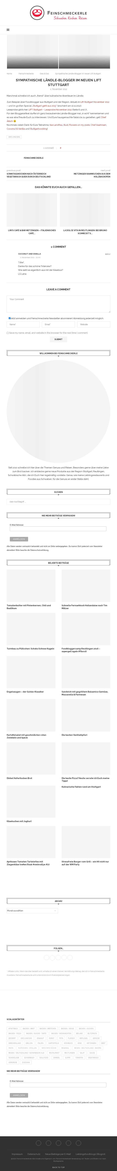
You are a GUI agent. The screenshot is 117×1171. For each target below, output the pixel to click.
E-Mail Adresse (16, 525)
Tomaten (79, 1058)
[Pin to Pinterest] (71, 148)
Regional (65, 1048)
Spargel (56, 1058)
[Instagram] (99, 30)
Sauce (92, 1053)
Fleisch (71, 1038)
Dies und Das (14, 137)
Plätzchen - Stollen (27, 1048)
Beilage (79, 1033)
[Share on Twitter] (68, 148)
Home (9, 74)
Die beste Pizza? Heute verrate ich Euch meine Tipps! (85, 779)
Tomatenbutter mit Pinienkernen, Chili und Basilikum (29, 606)
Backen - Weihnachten (61, 1033)
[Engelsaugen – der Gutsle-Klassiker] (31, 672)
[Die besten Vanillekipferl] (86, 715)
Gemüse (96, 1038)
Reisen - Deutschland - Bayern (87, 1048)
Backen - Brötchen (48, 1029)
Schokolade (14, 1058)
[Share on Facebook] (66, 148)
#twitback (13, 1029)
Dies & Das (44, 74)
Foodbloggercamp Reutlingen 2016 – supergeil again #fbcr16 (81, 650)
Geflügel (84, 1038)
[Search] (108, 30)
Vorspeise (13, 1062)
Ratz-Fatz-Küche (49, 1048)
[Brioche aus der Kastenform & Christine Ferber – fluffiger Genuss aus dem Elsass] (84, 52)
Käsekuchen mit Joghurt (19, 821)
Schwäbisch (29, 1058)
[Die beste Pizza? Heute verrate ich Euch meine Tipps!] (86, 758)
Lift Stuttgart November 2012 (95, 102)
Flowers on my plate (79, 125)
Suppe (67, 1058)
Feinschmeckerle (26, 74)
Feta (61, 1038)
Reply (107, 254)
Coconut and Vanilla (29, 254)
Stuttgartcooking (38, 129)
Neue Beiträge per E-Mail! (58, 1154)
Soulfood (43, 1058)
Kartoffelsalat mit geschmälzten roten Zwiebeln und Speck (26, 736)
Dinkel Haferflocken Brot (19, 778)
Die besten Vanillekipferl (74, 735)
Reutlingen (69, 1053)
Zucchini (26, 1062)
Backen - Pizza (15, 1033)
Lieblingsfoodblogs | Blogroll (90, 1154)
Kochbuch (68, 1043)
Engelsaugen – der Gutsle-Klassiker (25, 692)
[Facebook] (93, 30)
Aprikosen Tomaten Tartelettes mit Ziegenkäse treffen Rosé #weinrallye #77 (28, 863)
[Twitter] (96, 30)
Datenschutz (34, 1154)
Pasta (11, 1048)
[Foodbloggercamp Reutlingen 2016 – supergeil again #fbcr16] (86, 629)
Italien (41, 1043)
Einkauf (40, 1038)
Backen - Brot (29, 1029)
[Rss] (105, 30)
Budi (66, 125)
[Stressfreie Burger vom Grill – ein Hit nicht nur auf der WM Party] (86, 842)
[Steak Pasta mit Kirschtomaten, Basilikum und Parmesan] (32, 52)
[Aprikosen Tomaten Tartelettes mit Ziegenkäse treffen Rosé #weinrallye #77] (31, 842)
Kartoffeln (54, 1043)
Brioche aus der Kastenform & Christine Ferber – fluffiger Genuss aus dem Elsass (84, 59)
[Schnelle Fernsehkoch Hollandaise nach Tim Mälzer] (86, 586)
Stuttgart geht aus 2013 (44, 106)
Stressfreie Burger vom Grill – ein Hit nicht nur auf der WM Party (85, 863)
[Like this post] (62, 148)
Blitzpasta (92, 1033)
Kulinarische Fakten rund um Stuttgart (81, 787)
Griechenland (15, 1043)
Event (51, 1038)
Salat (82, 1053)
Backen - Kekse (67, 1029)
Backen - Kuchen (86, 1029)
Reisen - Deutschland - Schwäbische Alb (26, 1053)
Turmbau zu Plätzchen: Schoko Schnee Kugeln (30, 649)
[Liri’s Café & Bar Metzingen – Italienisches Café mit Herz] (32, 210)
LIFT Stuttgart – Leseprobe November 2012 (50, 109)
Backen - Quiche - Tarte (36, 1033)
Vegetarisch (93, 1058)
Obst (103, 1043)
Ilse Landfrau (56, 125)
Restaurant (54, 1053)
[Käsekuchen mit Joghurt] (31, 802)
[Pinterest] (102, 30)
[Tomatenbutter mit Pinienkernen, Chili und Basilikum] (31, 586)
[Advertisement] (29, 882)
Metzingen (91, 1043)
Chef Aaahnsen (98, 125)
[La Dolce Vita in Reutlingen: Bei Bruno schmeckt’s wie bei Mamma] (85, 210)
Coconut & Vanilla (16, 129)
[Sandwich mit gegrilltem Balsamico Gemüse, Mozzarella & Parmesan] (86, 672)
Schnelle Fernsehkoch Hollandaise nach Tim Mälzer (84, 606)
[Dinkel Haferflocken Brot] (31, 758)
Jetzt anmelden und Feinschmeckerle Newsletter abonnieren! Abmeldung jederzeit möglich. (57, 318)
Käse (80, 1043)
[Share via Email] (74, 148)
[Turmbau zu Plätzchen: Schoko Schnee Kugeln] (31, 629)
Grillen (29, 1043)
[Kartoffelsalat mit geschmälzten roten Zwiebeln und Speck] (31, 715)
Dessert (12, 1038)
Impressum (17, 1154)
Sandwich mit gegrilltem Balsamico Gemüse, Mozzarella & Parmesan (85, 693)
